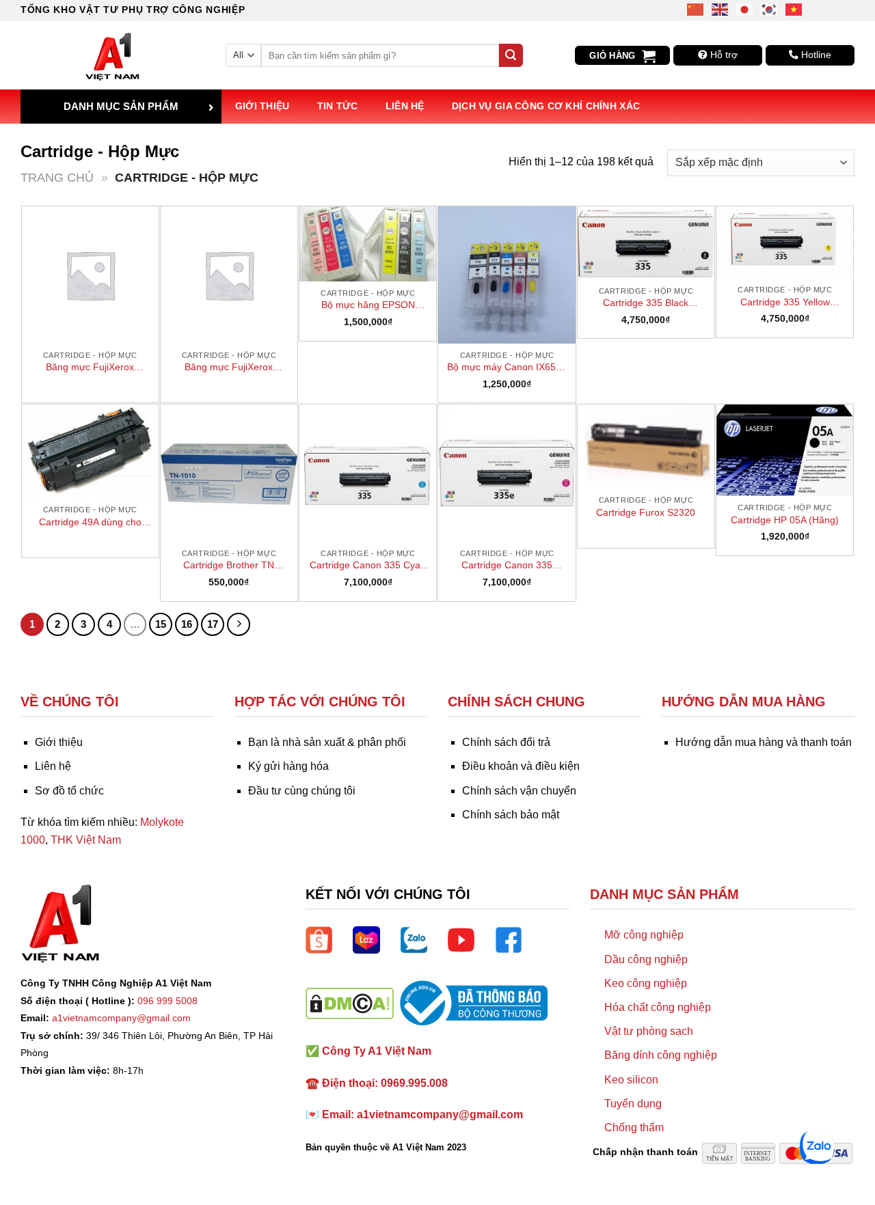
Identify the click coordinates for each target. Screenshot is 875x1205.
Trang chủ (57, 177)
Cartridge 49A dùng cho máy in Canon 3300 (90, 522)
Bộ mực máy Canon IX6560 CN (507, 367)
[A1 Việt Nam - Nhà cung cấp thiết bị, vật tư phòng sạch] (113, 55)
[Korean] (770, 8)
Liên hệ (405, 105)
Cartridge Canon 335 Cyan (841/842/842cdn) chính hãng (368, 565)
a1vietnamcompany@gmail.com (121, 1017)
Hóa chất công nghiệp (657, 1007)
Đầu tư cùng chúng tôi (301, 791)
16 (186, 624)
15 (160, 624)
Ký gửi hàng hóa (288, 766)
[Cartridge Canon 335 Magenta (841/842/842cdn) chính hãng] (506, 472)
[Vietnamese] (794, 8)
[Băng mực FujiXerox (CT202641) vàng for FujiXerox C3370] (229, 274)
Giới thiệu (262, 105)
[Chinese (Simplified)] (696, 8)
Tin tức (337, 105)
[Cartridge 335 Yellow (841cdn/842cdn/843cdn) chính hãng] (784, 242)
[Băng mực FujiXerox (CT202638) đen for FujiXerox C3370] (90, 274)
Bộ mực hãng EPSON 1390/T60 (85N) (368, 305)
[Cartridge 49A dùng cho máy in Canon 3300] (90, 451)
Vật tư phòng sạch (648, 1031)
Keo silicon (631, 1079)
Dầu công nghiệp (646, 959)
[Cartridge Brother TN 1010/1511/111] (229, 472)
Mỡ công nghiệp (644, 935)
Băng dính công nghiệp (660, 1055)
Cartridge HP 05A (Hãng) (785, 519)
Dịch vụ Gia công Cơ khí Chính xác (546, 105)
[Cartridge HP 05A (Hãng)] (784, 450)
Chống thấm (634, 1127)
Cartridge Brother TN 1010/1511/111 (228, 565)
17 (212, 624)
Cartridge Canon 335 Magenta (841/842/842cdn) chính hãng (507, 565)
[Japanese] (745, 8)
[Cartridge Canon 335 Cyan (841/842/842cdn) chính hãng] (367, 472)
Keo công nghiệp (645, 983)
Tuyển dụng (633, 1103)
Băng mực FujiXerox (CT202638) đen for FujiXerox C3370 (90, 367)
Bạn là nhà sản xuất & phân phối (327, 742)
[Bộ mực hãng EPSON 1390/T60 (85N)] (367, 243)
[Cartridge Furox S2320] (646, 446)
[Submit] (510, 55)
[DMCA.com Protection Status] (350, 1002)
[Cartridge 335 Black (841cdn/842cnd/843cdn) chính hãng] (646, 242)
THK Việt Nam (86, 840)
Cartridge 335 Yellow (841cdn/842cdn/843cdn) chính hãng (785, 302)
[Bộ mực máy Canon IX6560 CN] (506, 274)
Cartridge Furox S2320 (645, 512)
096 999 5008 (167, 1000)
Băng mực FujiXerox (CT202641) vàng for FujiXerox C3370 (228, 367)
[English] (720, 8)
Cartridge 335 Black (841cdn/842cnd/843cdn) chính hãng (645, 303)
